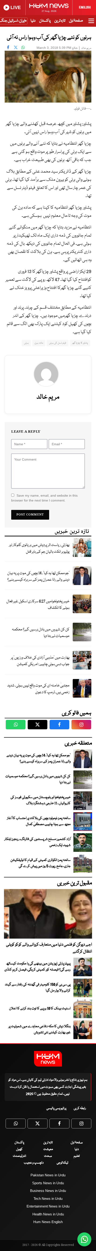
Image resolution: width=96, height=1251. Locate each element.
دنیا (33, 21)
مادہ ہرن (38, 343)
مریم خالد (86, 48)
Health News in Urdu (48, 1214)
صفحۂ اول (76, 21)
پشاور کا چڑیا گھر (80, 343)
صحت (48, 1156)
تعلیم (77, 1156)
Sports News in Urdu (48, 1183)
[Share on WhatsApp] (23, 47)
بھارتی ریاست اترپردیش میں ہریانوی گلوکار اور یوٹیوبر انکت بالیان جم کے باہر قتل (39, 548)
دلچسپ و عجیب (34, 1162)
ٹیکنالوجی (62, 1162)
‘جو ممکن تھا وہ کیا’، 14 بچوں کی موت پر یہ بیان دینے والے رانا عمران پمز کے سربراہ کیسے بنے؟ (38, 576)
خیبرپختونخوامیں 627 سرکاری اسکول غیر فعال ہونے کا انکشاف (37, 605)
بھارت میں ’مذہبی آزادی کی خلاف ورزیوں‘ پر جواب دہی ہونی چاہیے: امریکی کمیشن (40, 661)
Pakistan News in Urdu (48, 1175)
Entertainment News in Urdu (48, 1206)
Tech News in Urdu (48, 1199)
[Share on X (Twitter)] (15, 47)
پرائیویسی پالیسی (56, 1108)
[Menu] (91, 23)
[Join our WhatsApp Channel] (84, 1239)
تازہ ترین (59, 21)
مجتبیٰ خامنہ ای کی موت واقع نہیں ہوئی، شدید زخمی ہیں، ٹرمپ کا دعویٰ (38, 689)
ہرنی (26, 343)
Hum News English (48, 1222)
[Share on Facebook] (8, 47)
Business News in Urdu (48, 1191)
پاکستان (45, 21)
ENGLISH (85, 7)
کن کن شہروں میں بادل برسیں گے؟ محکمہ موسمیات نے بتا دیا (40, 633)
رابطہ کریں (80, 1108)
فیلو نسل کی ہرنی (57, 343)
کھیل (19, 1149)
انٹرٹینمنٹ (19, 1156)
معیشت (48, 1149)
